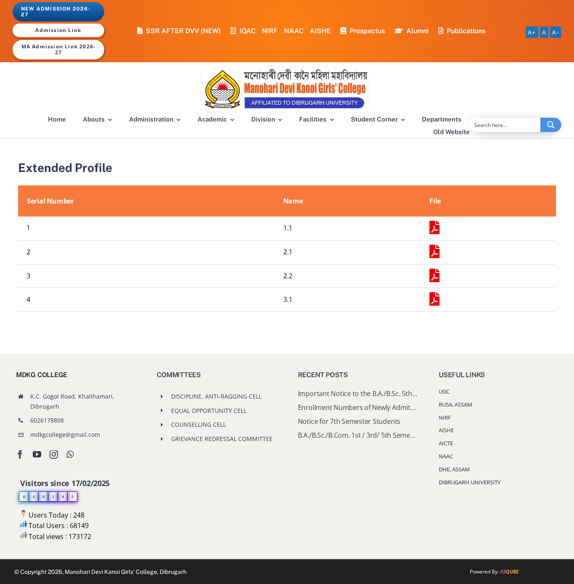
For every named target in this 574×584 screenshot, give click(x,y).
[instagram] (54, 454)
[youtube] (37, 454)
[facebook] (20, 454)
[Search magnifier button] (550, 125)
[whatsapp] (70, 454)
